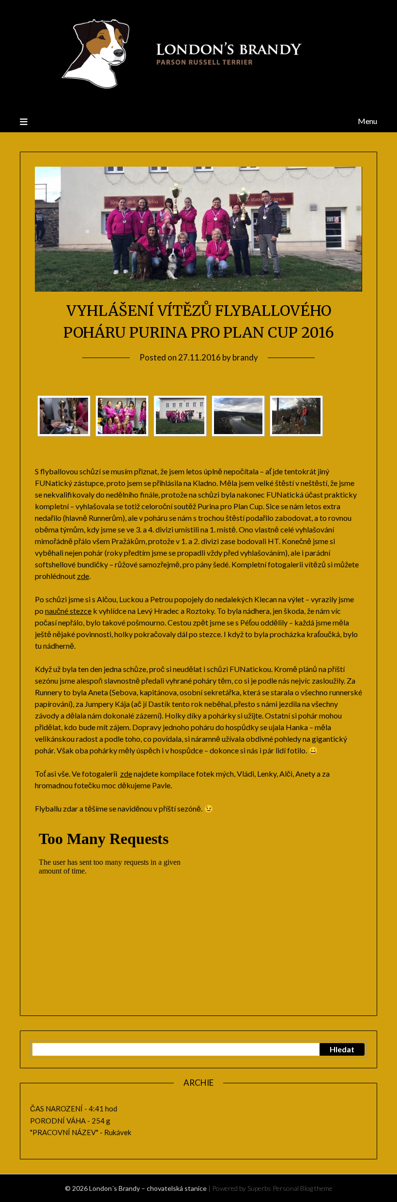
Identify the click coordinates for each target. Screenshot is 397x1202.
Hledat (342, 1049)
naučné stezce (68, 610)
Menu (367, 120)
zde (83, 575)
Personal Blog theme (303, 1188)
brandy (245, 357)
